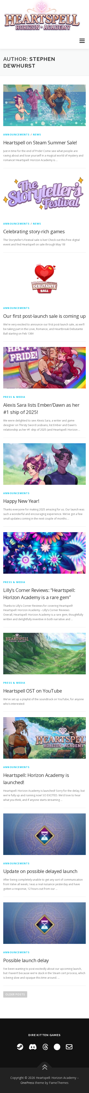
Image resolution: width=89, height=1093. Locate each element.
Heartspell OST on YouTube (32, 690)
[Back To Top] (44, 1067)
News (37, 134)
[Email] (69, 1046)
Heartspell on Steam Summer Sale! (40, 142)
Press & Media (14, 396)
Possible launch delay (26, 960)
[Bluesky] (57, 1046)
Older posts (15, 994)
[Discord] (33, 1046)
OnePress (27, 1083)
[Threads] (45, 1046)
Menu (81, 41)
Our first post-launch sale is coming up (44, 316)
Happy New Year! (21, 501)
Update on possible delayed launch (40, 871)
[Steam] (20, 1046)
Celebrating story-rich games (34, 231)
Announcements (16, 134)
